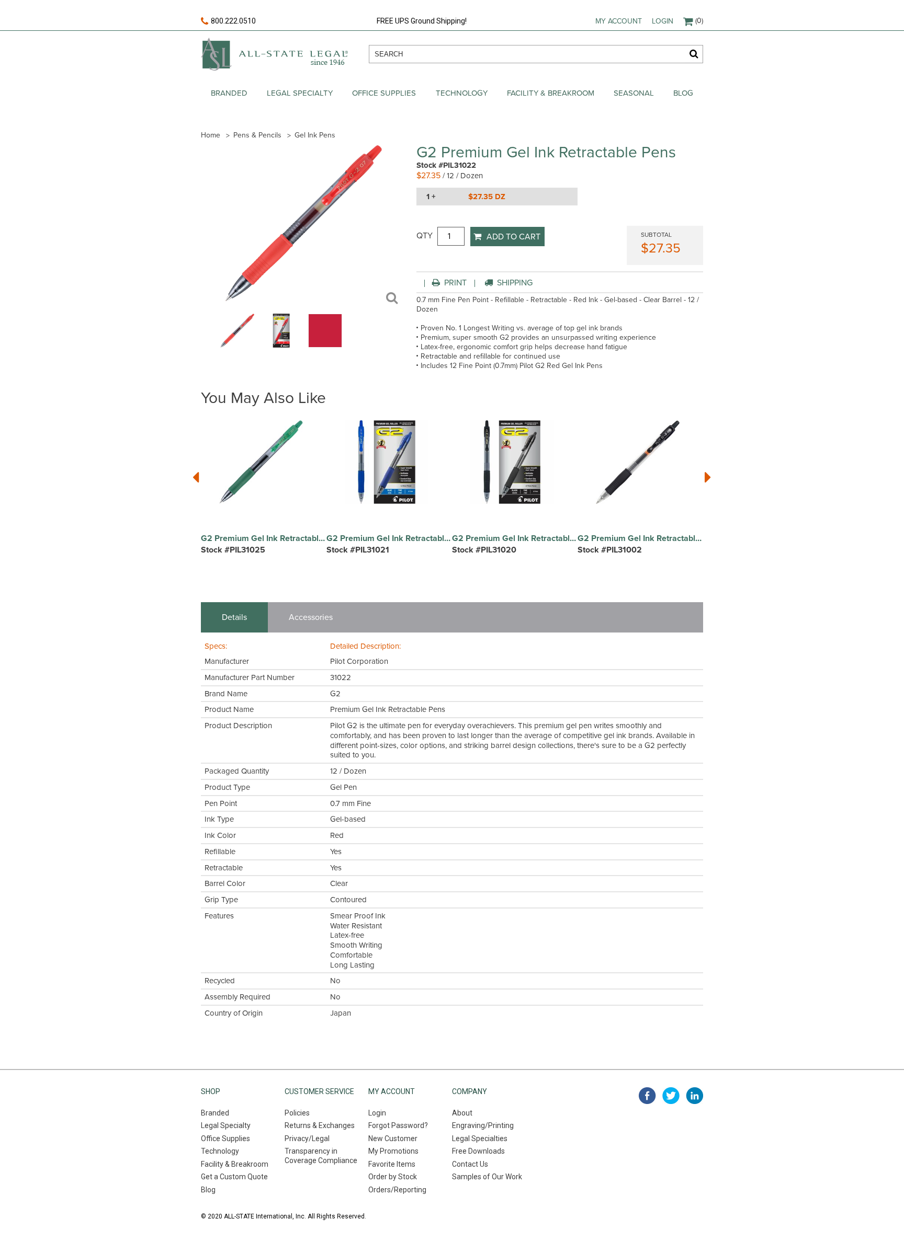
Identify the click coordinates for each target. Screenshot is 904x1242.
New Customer (392, 1138)
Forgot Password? (398, 1125)
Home (210, 135)
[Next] (708, 476)
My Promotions (393, 1151)
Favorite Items (391, 1164)
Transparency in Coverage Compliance (321, 1156)
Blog (683, 93)
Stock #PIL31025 (233, 550)
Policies (297, 1113)
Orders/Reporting (397, 1190)
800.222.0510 (233, 21)
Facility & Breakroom (550, 93)
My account (618, 21)
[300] (237, 345)
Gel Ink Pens (315, 135)
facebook (647, 1095)
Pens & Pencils (257, 135)
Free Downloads (478, 1151)
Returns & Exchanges (320, 1125)
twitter (671, 1095)
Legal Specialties (479, 1138)
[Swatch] (325, 345)
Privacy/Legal (307, 1138)
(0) (699, 20)
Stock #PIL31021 (357, 550)
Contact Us (470, 1164)
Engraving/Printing (483, 1125)
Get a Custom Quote (234, 1176)
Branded (229, 93)
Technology (462, 93)
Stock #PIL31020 (484, 550)
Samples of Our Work (487, 1176)
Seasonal (634, 93)
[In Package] (281, 345)
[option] (263, 492)
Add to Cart (513, 237)
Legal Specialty (300, 93)
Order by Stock (392, 1176)
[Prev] (196, 476)
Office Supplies (384, 93)
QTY (424, 236)
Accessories (311, 617)
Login (662, 21)
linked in (694, 1095)
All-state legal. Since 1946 (274, 54)
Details (234, 617)
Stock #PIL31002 (610, 550)
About (462, 1113)
